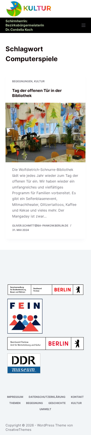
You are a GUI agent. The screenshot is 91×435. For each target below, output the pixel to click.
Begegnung (34, 403)
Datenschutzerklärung (47, 396)
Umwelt (45, 409)
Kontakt (77, 396)
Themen (15, 403)
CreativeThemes (18, 430)
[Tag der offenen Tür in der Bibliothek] (46, 133)
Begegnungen (22, 81)
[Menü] (83, 25)
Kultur (39, 81)
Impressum (15, 396)
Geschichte (57, 403)
